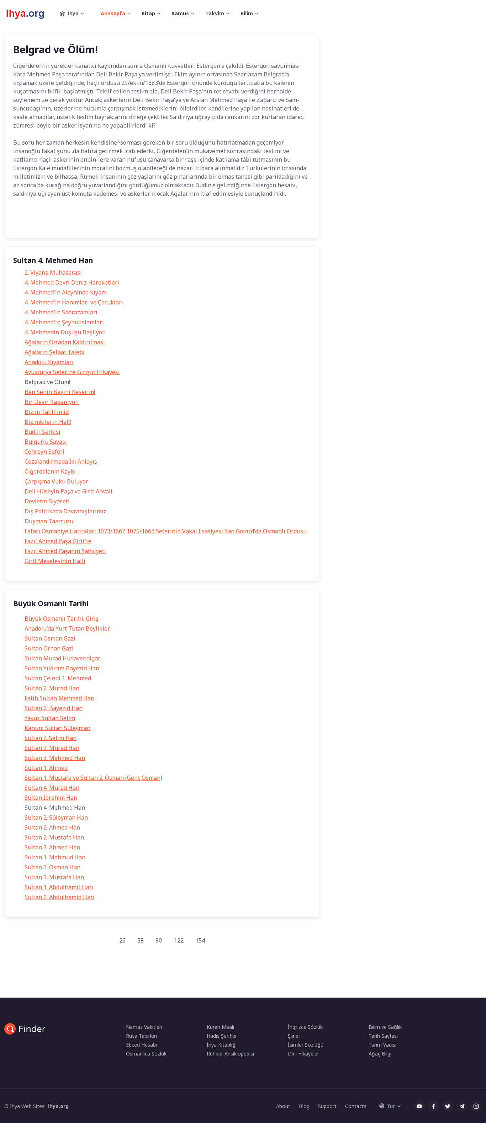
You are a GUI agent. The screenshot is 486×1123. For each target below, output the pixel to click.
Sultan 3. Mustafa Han (54, 877)
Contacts (355, 1106)
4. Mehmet (54, 222)
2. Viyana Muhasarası (53, 272)
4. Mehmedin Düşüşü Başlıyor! (65, 332)
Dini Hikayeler (303, 1053)
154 (200, 940)
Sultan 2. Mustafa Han (54, 837)
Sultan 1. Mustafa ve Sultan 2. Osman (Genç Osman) (93, 778)
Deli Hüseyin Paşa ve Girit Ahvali (68, 491)
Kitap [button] (148, 13)
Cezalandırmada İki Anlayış (61, 461)
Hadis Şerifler (222, 1035)
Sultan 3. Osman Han (52, 867)
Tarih (25, 222)
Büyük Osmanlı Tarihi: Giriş (62, 618)
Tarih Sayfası (383, 1035)
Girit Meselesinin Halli (55, 561)
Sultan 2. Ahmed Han (52, 827)
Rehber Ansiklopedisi (230, 1053)
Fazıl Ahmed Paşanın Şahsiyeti (65, 551)
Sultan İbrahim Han (51, 797)
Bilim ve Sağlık (385, 1027)
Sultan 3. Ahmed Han (52, 847)
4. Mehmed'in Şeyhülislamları (64, 322)
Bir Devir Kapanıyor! (52, 402)
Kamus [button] (180, 13)
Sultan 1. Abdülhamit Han (59, 887)
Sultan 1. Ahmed (46, 768)
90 (158, 940)
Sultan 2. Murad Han (52, 688)
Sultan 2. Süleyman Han (56, 817)
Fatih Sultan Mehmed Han (59, 698)
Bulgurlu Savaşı (46, 442)
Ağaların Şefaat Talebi (55, 352)
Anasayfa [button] (113, 13)
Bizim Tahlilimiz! (47, 412)
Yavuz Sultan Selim (50, 718)
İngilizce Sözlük (305, 1027)
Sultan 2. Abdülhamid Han (59, 897)
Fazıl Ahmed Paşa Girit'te (58, 541)
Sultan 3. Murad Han (52, 748)
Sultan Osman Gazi (50, 638)
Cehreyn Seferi (44, 451)
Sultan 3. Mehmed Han (55, 758)
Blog (304, 1106)
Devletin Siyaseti (47, 501)
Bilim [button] (247, 13)
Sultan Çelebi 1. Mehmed (58, 678)
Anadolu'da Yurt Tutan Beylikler (67, 628)
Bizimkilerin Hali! (48, 422)
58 (140, 940)
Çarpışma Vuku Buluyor (56, 481)
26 (122, 940)
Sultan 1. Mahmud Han (55, 857)
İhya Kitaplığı (222, 1044)
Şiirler (294, 1035)
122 (179, 940)
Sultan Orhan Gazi (49, 648)
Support (327, 1106)
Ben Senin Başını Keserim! (60, 392)
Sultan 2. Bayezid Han (54, 708)
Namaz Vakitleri (144, 1027)
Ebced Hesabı (141, 1044)
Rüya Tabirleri (141, 1035)
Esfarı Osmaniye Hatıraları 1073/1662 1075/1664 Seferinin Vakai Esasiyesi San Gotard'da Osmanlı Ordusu (166, 531)
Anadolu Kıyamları (49, 362)
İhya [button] (73, 13)
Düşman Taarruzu (49, 521)
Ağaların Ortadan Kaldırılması (65, 342)
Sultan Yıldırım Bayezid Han (62, 668)
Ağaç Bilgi (380, 1053)
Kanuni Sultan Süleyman (57, 728)
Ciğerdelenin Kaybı (50, 471)
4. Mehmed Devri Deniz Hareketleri (72, 282)
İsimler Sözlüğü (305, 1044)
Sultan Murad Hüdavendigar (62, 658)
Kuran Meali (220, 1027)
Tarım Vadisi (382, 1044)
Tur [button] (391, 1106)
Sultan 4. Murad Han (52, 788)
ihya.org (58, 1106)
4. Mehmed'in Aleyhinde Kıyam (65, 292)
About (283, 1106)
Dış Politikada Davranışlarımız (65, 511)
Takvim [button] (214, 13)
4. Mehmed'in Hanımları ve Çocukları (74, 302)
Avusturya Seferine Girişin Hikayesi (72, 372)
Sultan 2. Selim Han (50, 738)
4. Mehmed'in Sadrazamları (61, 312)
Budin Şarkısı (42, 432)
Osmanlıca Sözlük (146, 1053)
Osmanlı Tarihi (93, 222)
